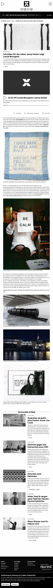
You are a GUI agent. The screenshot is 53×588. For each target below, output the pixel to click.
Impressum (3, 568)
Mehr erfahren (5, 584)
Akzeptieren (15, 584)
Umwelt (34, 540)
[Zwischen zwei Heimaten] (14, 476)
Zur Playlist (49, 15)
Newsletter (3, 563)
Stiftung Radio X (4, 566)
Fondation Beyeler (39, 194)
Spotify (15, 570)
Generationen (32, 489)
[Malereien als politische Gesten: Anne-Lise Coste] (14, 420)
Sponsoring (30, 563)
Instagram (16, 563)
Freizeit (37, 489)
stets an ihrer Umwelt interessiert (14, 195)
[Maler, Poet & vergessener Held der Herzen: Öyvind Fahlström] (14, 498)
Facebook (16, 565)
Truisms (32, 277)
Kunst (6, 66)
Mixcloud (16, 568)
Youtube (16, 566)
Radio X (8, 21)
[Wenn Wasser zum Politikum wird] (14, 523)
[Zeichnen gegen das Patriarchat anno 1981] (14, 446)
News (13, 21)
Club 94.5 (3, 565)
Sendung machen (31, 565)
